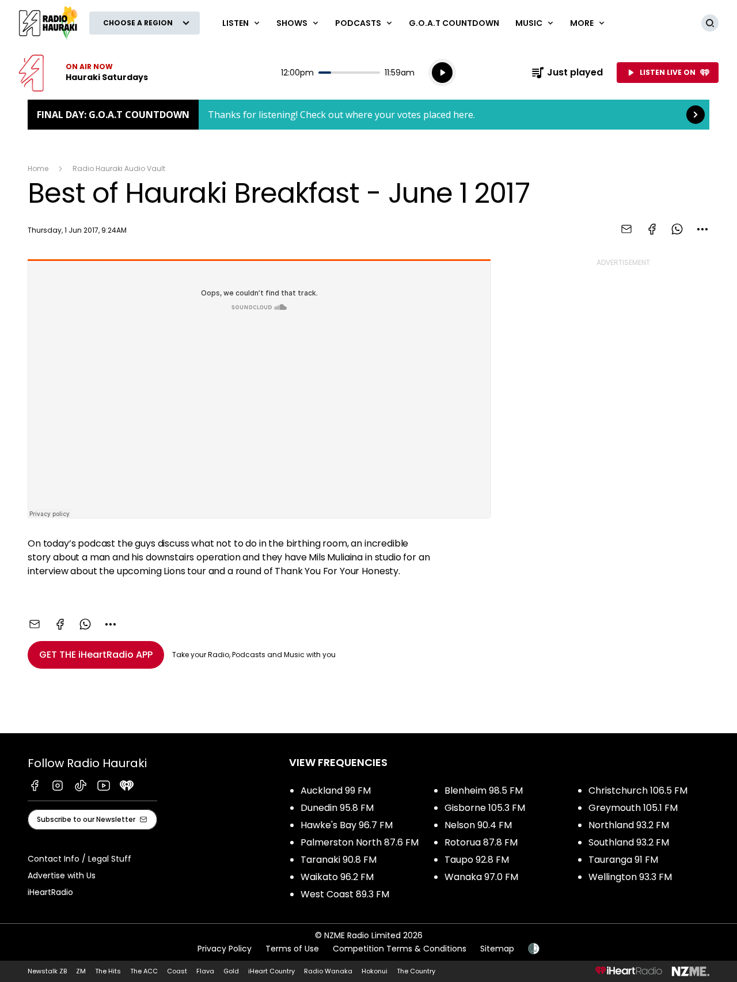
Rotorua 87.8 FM (481, 842)
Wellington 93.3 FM (630, 877)
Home (38, 168)
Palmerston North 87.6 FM (360, 842)
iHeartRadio (50, 892)
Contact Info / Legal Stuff (79, 859)
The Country (416, 971)
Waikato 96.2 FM (337, 877)
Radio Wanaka (328, 971)
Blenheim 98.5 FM (484, 790)
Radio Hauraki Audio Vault (119, 168)
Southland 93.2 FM (628, 842)
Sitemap (497, 948)
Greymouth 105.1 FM (633, 807)
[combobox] (702, 229)
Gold (231, 971)
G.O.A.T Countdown (454, 23)
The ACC (144, 971)
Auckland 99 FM (336, 790)
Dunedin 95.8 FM (337, 807)
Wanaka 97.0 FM (481, 877)
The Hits (108, 971)
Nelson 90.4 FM (478, 825)
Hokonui (375, 971)
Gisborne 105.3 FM (485, 807)
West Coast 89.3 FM (345, 894)
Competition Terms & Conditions (399, 948)
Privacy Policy (224, 948)
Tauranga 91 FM (623, 859)
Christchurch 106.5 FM (637, 790)
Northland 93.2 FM (628, 825)
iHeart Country (271, 971)
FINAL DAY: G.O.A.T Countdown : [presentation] (368, 115)
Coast (177, 971)
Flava (205, 971)
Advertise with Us (62, 875)
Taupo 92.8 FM (477, 859)
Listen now (83, 72)
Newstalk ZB (47, 971)
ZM (81, 971)
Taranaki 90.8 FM (339, 859)
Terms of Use (292, 948)
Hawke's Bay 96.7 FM (347, 825)
